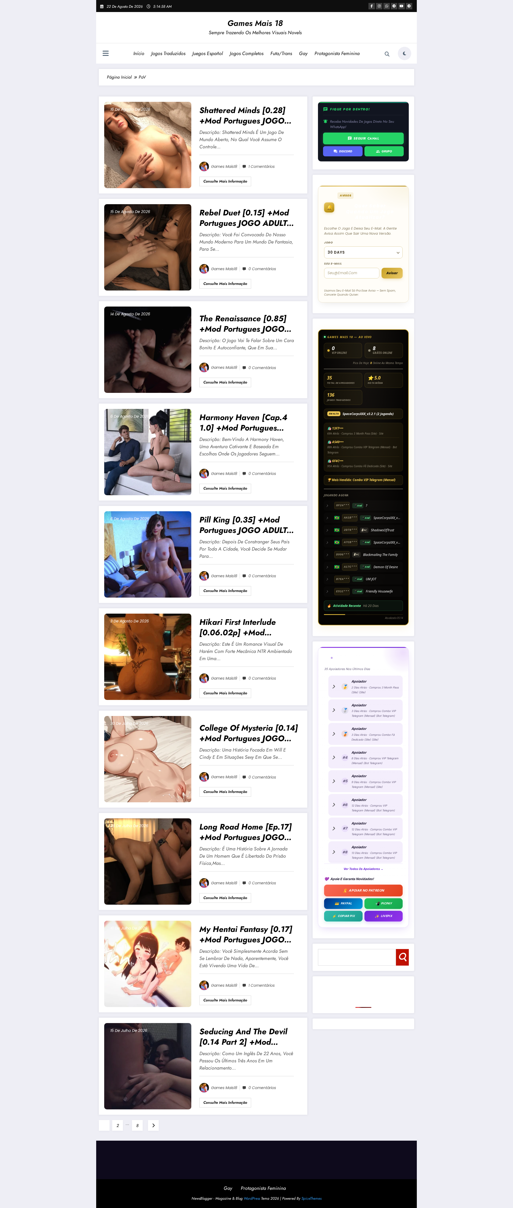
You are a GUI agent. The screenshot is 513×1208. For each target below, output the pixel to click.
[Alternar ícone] (106, 54)
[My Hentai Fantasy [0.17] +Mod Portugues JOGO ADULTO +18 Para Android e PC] (147, 964)
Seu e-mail (333, 264)
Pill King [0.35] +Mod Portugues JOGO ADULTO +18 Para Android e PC (246, 524)
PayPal (343, 903)
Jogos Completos (246, 53)
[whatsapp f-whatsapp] (386, 6)
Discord (342, 151)
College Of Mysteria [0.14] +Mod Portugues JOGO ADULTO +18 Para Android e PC (248, 733)
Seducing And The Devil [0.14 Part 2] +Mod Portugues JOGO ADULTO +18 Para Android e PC (246, 1036)
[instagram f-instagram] (379, 6)
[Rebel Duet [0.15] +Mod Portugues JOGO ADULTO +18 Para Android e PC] (147, 247)
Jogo (328, 243)
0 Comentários (262, 269)
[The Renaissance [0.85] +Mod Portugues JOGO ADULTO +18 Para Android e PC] (147, 349)
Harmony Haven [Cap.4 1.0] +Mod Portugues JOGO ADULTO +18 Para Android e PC (244, 422)
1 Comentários (261, 166)
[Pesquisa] (387, 54)
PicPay (383, 903)
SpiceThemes (311, 1198)
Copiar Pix (343, 916)
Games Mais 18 (255, 23)
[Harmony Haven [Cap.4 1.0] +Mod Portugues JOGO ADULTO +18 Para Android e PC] (147, 452)
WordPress (252, 1198)
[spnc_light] (404, 53)
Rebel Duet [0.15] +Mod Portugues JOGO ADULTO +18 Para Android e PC (246, 217)
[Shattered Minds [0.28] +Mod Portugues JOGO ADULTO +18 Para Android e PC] (147, 145)
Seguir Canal (363, 138)
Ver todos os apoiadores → (363, 869)
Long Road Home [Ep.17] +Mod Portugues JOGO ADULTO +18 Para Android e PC (248, 832)
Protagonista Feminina (337, 53)
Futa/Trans (281, 53)
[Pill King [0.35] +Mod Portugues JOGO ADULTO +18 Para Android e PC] (147, 554)
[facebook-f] (371, 6)
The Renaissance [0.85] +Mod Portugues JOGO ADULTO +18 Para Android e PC (248, 323)
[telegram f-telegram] (394, 6)
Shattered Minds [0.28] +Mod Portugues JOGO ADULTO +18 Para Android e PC (248, 115)
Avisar (392, 273)
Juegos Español (207, 53)
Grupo (384, 151)
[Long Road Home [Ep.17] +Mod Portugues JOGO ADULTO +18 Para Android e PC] (147, 861)
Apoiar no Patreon (363, 890)
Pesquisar (402, 957)
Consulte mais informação (225, 181)
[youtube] (401, 6)
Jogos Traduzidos (168, 53)
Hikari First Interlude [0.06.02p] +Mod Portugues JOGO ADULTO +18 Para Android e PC (246, 627)
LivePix (383, 916)
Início (138, 53)
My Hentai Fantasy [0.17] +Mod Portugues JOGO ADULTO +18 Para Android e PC (248, 934)
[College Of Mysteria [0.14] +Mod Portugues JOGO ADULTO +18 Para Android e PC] (147, 759)
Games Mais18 (224, 166)
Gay (303, 53)
